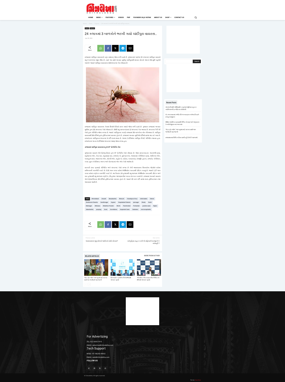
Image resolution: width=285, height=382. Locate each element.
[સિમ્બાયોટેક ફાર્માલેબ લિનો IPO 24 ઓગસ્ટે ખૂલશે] (123, 267)
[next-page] (89, 284)
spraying (98, 209)
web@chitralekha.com (101, 357)
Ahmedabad (95, 198)
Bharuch (121, 198)
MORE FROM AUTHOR (152, 256)
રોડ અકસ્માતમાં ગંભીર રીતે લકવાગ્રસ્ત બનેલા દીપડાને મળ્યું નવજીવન (182, 116)
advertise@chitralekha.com (103, 345)
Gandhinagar (104, 202)
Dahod (152, 198)
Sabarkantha (89, 209)
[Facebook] (108, 48)
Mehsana (97, 206)
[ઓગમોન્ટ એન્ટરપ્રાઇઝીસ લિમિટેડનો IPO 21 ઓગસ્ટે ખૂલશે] (149, 267)
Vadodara (135, 209)
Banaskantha (112, 198)
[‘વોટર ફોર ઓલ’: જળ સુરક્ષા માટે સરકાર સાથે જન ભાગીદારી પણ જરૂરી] (96, 267)
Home (85, 23)
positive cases (146, 206)
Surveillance (113, 209)
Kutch (150, 202)
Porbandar (136, 206)
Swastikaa (198, 380)
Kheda (143, 202)
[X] (115, 48)
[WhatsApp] (100, 48)
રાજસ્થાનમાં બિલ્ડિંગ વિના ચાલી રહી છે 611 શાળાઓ (181, 137)
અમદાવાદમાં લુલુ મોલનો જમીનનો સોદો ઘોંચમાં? (102, 241)
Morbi (118, 206)
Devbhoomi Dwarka (92, 202)
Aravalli (104, 198)
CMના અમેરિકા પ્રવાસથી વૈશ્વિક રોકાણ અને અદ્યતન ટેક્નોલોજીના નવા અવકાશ (182, 123)
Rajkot (155, 206)
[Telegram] (122, 48)
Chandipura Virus (132, 198)
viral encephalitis (146, 209)
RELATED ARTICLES (92, 256)
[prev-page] (85, 284)
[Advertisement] (161, 8)
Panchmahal (126, 206)
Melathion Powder (108, 206)
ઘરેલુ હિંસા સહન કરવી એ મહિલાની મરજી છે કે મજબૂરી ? (143, 242)
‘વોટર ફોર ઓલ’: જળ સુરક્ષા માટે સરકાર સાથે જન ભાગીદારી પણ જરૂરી (180, 131)
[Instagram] (94, 368)
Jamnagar (136, 202)
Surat (105, 209)
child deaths (143, 198)
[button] (195, 17)
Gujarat (97, 23)
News (90, 23)
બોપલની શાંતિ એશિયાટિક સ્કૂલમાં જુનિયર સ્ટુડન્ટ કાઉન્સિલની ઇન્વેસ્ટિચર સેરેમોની (181, 108)
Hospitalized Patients (124, 202)
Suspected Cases (124, 209)
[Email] (130, 48)
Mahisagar (89, 206)
